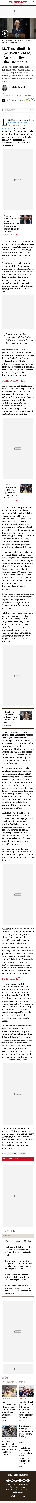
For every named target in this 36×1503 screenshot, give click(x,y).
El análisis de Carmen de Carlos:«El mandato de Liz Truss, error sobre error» (12, 717)
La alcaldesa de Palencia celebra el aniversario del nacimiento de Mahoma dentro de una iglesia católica (19, 1251)
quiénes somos (11, 1485)
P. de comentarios (18, 1492)
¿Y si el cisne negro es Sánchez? (18, 1241)
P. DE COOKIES (24, 1490)
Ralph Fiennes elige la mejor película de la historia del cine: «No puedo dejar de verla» (18, 1277)
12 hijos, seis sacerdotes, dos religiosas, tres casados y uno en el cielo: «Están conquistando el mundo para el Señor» (18, 1265)
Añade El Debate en (18, 100)
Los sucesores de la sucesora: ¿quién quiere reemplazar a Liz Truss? (11, 492)
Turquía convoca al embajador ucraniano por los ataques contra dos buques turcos (26, 1432)
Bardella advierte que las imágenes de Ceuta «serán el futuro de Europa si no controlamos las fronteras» (26, 1410)
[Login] (33, 2)
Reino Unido (12, 1153)
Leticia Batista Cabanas (19, 87)
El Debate (6, 725)
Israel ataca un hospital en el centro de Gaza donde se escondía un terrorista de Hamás (25, 1456)
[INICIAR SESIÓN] (33, 2)
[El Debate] (18, 2)
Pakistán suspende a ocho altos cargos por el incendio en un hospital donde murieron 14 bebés (9, 1410)
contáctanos (24, 1485)
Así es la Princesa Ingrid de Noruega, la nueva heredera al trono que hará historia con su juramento (18, 1290)
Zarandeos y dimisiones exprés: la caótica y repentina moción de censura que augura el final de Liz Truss (12, 224)
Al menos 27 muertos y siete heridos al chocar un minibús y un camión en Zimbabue (9, 1448)
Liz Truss (22, 1153)
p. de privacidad (11, 1490)
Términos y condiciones (17, 1487)
